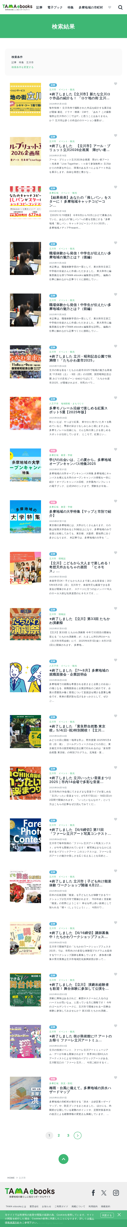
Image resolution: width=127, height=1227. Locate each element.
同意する (107, 1215)
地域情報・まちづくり (72, 403)
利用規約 (93, 1206)
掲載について (78, 1206)
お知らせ (46, 1206)
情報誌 (62, 558)
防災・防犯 (66, 1083)
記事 (39, 7)
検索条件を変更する (23, 67)
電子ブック (55, 7)
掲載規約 (105, 1206)
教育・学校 (66, 455)
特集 (71, 7)
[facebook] (93, 1193)
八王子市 (53, 403)
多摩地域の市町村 (91, 7)
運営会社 (34, 1206)
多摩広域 (53, 192)
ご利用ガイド (61, 1206)
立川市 (52, 89)
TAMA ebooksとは (16, 1206)
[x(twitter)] (104, 1193)
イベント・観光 (67, 89)
